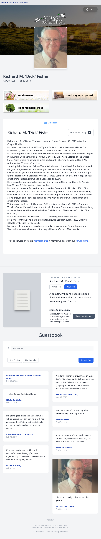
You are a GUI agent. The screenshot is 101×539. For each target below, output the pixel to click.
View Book (56, 287)
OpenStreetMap (53, 531)
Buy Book (71, 287)
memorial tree (41, 240)
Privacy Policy (43, 527)
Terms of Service (58, 527)
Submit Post (86, 360)
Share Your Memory (83, 316)
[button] (75, 476)
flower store (82, 240)
